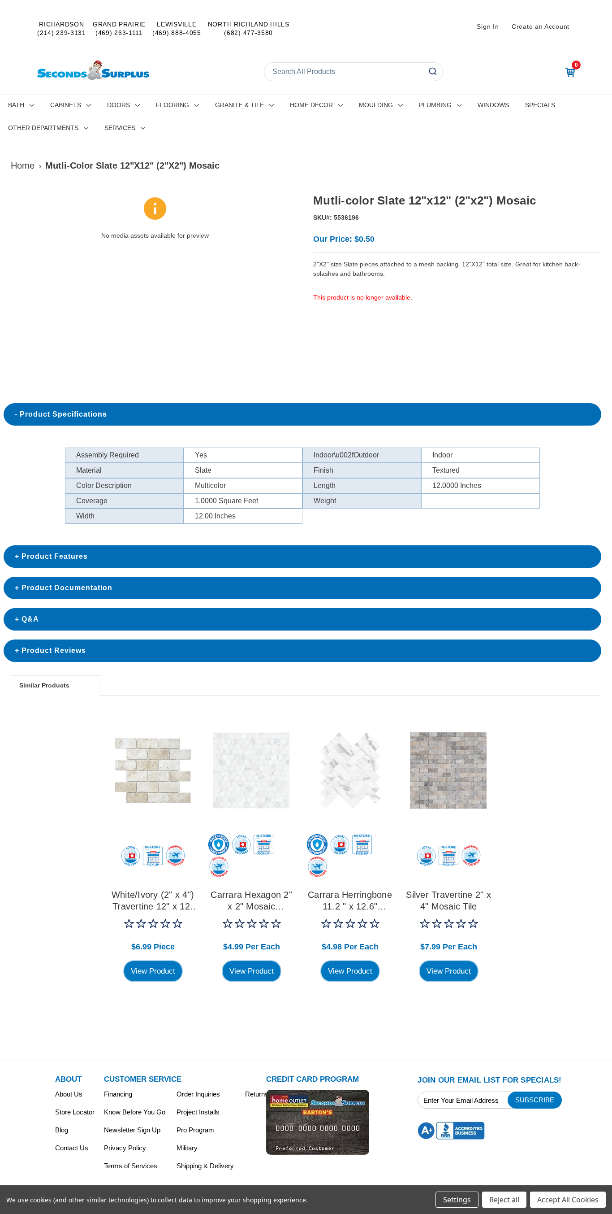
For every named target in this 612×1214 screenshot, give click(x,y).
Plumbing (435, 105)
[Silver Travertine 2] (448, 770)
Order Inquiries (198, 1094)
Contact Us (71, 1148)
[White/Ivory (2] (152, 770)
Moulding (376, 105)
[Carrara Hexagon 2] (251, 770)
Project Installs (198, 1112)
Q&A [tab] (30, 619)
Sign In (488, 26)
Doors (118, 105)
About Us (68, 1094)
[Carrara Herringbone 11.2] (349, 770)
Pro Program (195, 1130)
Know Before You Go (134, 1112)
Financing (118, 1094)
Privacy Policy (125, 1148)
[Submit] (432, 72)
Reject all (504, 1200)
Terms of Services (130, 1166)
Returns (256, 1094)
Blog (61, 1130)
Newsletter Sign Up (132, 1130)
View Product (153, 971)
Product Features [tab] (55, 556)
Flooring (172, 105)
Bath (16, 105)
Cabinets (65, 105)
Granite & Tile (239, 105)
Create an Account (540, 26)
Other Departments (43, 127)
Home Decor (311, 105)
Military (187, 1148)
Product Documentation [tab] (67, 588)
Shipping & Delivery (205, 1166)
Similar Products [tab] (44, 685)
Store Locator (75, 1112)
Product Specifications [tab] (63, 414)
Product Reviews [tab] (54, 650)
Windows (493, 105)
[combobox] (353, 71)
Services (119, 127)
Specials (540, 105)
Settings (457, 1200)
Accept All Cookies (568, 1200)
